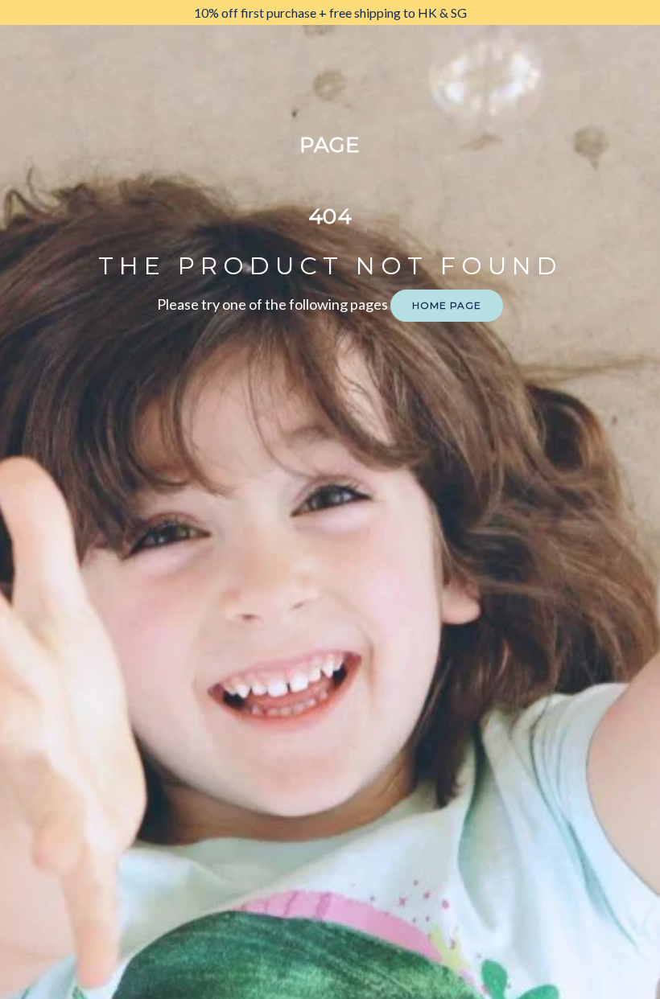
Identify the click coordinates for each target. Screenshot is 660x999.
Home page (446, 305)
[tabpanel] (330, 12)
